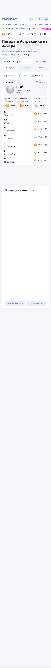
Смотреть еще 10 (15, 303)
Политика (6, 24)
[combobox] (17, 61)
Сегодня (10, 67)
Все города (41, 61)
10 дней (41, 67)
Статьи (32, 24)
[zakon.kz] (9, 19)
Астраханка (16, 54)
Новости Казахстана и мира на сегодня (20, 51)
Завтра (25, 67)
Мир (15, 24)
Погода (5, 54)
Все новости (36, 303)
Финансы (23, 24)
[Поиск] (40, 19)
